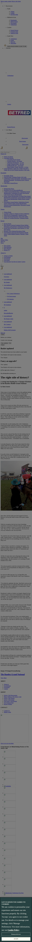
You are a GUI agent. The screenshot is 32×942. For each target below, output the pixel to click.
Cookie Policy (13, 930)
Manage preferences (16, 934)
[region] (16, 919)
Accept (16, 939)
